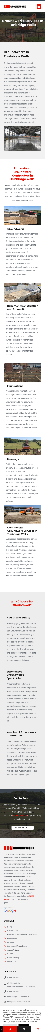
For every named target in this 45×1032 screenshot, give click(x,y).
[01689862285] (10, 1029)
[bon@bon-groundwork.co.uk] (24, 1029)
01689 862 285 (20, 815)
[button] (39, 6)
